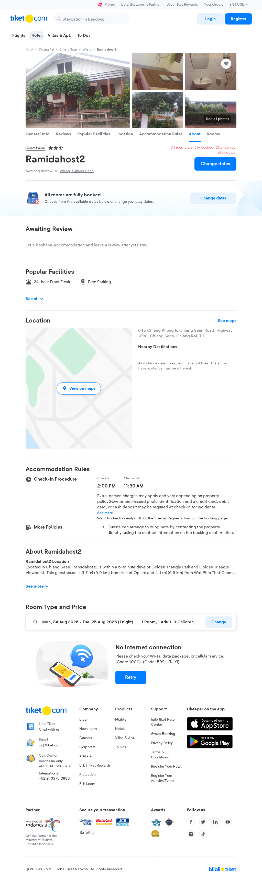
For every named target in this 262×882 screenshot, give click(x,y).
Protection (87, 774)
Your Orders (213, 4)
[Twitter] (203, 822)
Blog (83, 719)
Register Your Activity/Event (162, 778)
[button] (79, 388)
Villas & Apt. (125, 738)
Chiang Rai (46, 49)
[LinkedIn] (215, 822)
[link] (210, 19)
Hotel (29, 49)
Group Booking (163, 734)
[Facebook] (191, 822)
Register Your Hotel (166, 766)
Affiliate (85, 756)
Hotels (120, 728)
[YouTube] (228, 822)
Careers (85, 738)
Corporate (87, 747)
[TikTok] (203, 834)
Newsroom (88, 728)
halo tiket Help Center (163, 722)
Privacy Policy (162, 743)
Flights (120, 719)
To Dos (120, 747)
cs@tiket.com (50, 745)
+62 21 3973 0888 (54, 778)
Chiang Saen (68, 49)
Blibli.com (87, 784)
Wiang (87, 49)
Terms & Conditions (160, 755)
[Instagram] (191, 834)
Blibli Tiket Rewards (182, 4)
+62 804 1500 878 (54, 766)
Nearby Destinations (157, 346)
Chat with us (49, 729)
